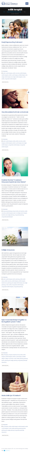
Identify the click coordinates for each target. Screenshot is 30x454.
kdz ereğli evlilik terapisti (16, 77)
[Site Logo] (10, 3)
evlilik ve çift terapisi (13, 75)
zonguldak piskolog (19, 215)
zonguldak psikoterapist (7, 216)
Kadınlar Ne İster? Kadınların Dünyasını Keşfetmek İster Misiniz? (14, 181)
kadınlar (3, 215)
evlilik (14, 141)
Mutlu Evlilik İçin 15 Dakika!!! (11, 395)
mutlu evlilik (9, 284)
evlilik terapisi (23, 73)
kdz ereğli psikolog (10, 215)
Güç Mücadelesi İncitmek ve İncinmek (15, 112)
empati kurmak (16, 354)
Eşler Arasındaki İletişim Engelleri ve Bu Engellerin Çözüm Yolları (14, 321)
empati (10, 354)
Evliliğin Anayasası (8, 250)
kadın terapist (24, 213)
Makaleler (5, 71)
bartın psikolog (16, 279)
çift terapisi (5, 354)
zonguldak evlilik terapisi (14, 145)
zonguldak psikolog (18, 286)
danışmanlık (15, 211)
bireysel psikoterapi (7, 211)
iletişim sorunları (9, 358)
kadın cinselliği (16, 213)
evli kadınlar (21, 211)
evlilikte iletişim (21, 75)
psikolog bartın (22, 428)
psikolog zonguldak (18, 360)
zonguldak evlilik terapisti (10, 78)
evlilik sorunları (16, 73)
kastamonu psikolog (6, 283)
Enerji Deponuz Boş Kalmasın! (12, 42)
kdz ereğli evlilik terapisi (17, 283)
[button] (26, 3)
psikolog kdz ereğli (9, 360)
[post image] (15, 29)
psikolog (21, 358)
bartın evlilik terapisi (7, 73)
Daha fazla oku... (5, 81)
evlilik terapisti (5, 75)
